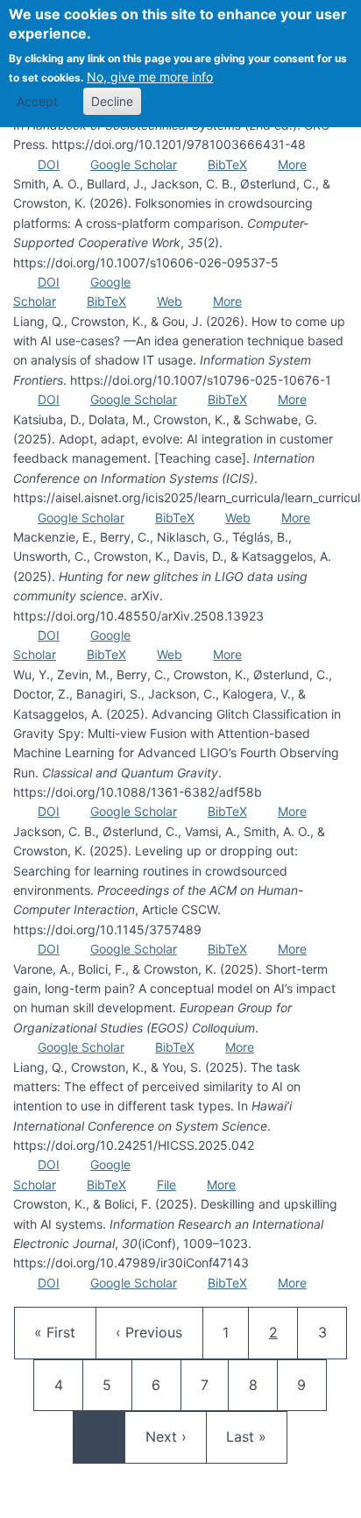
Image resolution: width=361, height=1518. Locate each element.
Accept (37, 101)
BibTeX (227, 164)
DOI (49, 164)
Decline (112, 101)
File (166, 1184)
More (292, 164)
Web (169, 301)
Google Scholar (133, 164)
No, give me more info (150, 76)
